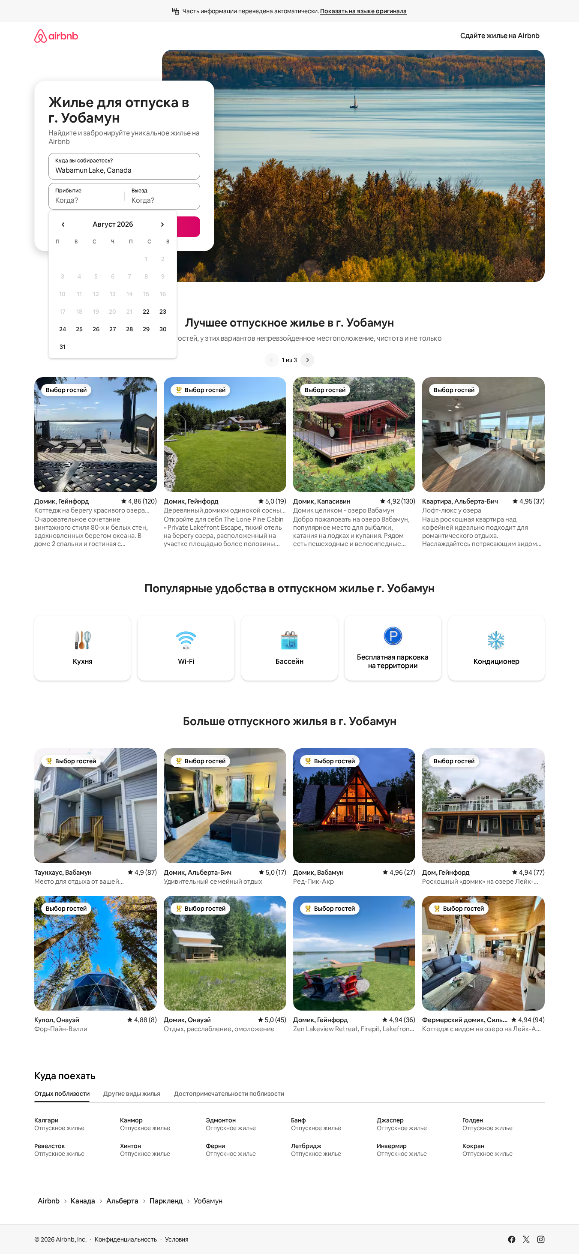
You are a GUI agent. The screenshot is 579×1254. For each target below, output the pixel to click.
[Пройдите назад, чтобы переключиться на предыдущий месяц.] (63, 224)
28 (129, 329)
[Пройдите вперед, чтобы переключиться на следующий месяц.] (162, 224)
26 (96, 329)
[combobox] (124, 170)
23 (162, 311)
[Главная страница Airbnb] (56, 35)
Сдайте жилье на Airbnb (500, 35)
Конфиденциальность (126, 1239)
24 (62, 329)
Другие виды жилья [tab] (131, 1094)
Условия (177, 1239)
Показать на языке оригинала (363, 11)
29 (146, 329)
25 (79, 329)
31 (63, 347)
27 (112, 329)
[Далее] (307, 360)
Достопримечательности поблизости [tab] (229, 1094)
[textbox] (86, 200)
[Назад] (272, 360)
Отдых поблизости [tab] (62, 1094)
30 (163, 329)
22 (146, 311)
